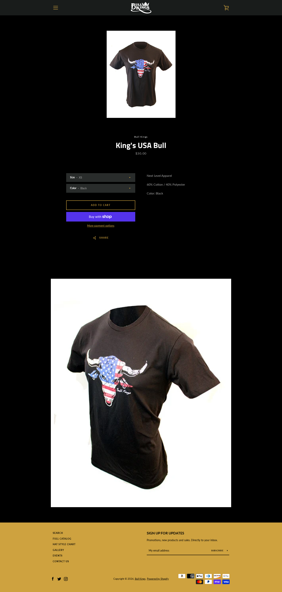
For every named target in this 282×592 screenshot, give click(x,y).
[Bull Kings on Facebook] (53, 578)
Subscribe (217, 550)
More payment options (100, 225)
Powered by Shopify (158, 578)
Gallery (58, 550)
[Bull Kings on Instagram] (66, 578)
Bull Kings (140, 578)
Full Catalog (62, 538)
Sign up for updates (165, 533)
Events (58, 555)
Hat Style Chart (64, 544)
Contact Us (61, 561)
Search (58, 533)
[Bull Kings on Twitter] (59, 578)
